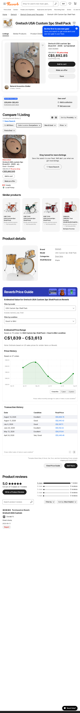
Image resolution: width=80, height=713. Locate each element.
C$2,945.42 (59, 421)
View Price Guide (53, 466)
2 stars (39, 493)
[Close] (76, 28)
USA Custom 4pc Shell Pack (29, 219)
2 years (71, 392)
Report (6, 527)
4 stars (39, 486)
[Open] (73, 308)
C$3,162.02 (59, 428)
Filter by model (9, 304)
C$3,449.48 (59, 435)
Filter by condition (10, 317)
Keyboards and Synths (44, 9)
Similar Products (19, 34)
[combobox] (37, 308)
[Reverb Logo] (13, 4)
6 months (55, 392)
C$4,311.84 (59, 432)
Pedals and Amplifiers (28, 9)
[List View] (56, 117)
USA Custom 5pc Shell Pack (10, 219)
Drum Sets (59, 256)
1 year (63, 392)
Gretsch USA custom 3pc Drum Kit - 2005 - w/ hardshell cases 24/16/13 (61, 44)
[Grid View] (52, 117)
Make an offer (62, 70)
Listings (5, 34)
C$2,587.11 (59, 424)
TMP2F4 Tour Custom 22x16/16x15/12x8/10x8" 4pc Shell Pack (70, 220)
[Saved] (69, 3)
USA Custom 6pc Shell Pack (49, 219)
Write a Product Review (14, 492)
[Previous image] (7, 63)
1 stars (39, 496)
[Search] (55, 3)
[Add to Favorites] (74, 23)
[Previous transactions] (70, 452)
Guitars (15, 9)
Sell (63, 4)
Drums (69, 9)
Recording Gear (59, 9)
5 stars (39, 483)
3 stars (39, 489)
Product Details (37, 34)
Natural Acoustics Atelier (20, 86)
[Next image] (42, 63)
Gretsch (58, 249)
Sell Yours (71, 466)
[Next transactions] (74, 452)
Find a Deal (7, 9)
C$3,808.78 (59, 417)
